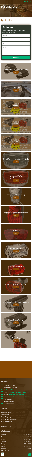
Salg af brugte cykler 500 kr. (9, 419)
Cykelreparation (6, 412)
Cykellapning (5, 414)
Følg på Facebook (9, 401)
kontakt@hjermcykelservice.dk (17, 392)
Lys (2, 423)
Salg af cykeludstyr (6, 421)
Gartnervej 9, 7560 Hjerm (11, 387)
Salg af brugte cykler (7, 417)
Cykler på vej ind (6, 426)
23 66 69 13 (9, 389)
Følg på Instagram (9, 403)
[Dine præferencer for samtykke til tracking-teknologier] (2, 454)
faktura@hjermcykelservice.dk (17, 396)
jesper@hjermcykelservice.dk (17, 394)
